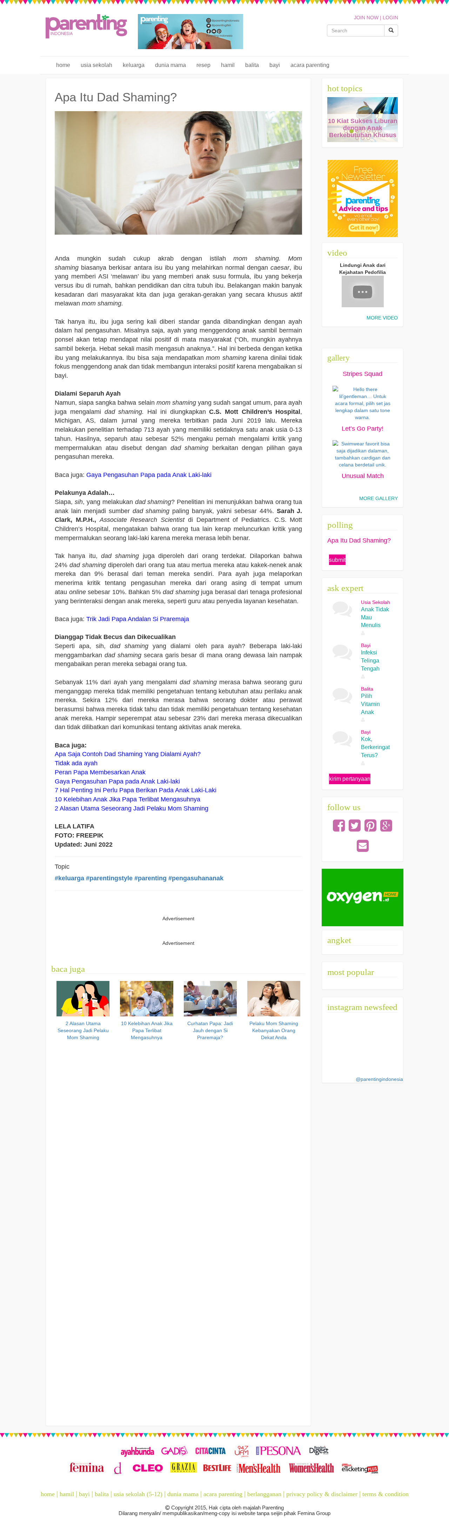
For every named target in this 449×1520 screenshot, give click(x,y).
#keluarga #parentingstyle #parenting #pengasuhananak (139, 878)
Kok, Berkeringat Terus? (375, 747)
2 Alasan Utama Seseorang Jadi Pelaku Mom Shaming (83, 1030)
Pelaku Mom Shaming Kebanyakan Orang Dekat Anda (273, 1030)
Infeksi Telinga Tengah (370, 661)
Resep (203, 65)
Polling (340, 525)
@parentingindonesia (379, 1079)
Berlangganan (264, 1494)
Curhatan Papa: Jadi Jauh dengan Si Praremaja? (210, 1030)
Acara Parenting (309, 65)
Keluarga (134, 65)
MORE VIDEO (382, 318)
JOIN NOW (366, 17)
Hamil (228, 65)
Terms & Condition (385, 1494)
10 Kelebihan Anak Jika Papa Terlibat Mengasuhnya (147, 1030)
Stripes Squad (362, 373)
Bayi (274, 65)
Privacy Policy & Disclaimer (321, 1494)
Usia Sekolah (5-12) (138, 1494)
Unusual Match (363, 475)
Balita (252, 65)
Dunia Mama (170, 65)
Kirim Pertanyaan (349, 779)
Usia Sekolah (96, 65)
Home (63, 65)
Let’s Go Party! (362, 428)
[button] (332, 119)
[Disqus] (178, 1139)
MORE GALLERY (378, 498)
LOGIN (390, 17)
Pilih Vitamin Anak (370, 704)
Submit (337, 560)
